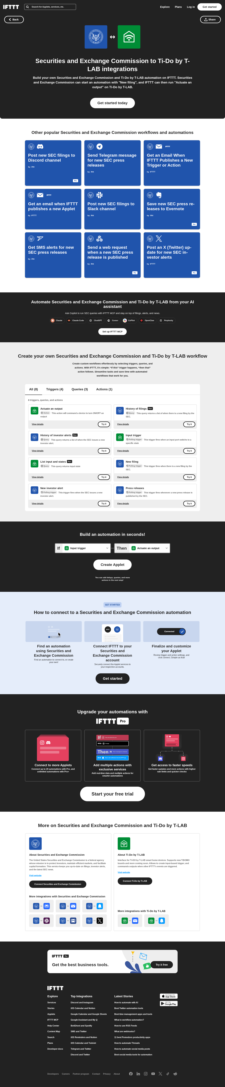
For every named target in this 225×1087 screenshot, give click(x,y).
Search (50, 1037)
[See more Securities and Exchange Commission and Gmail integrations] (68, 920)
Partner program (81, 1074)
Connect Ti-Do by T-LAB (135, 881)
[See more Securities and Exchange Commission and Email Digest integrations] (41, 906)
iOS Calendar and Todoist (83, 1043)
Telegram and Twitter (81, 1049)
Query (131, 413)
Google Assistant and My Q (84, 1020)
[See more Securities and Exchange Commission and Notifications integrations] (94, 906)
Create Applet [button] (112, 565)
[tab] (33, 389)
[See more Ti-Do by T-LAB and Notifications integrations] (156, 920)
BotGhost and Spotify (81, 1026)
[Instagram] (145, 1074)
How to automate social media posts (132, 1049)
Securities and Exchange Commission (92, 60)
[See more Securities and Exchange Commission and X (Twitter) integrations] (94, 920)
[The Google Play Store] (169, 1004)
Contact (96, 1074)
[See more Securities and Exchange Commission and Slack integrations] (41, 920)
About (117, 1074)
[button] (113, 678)
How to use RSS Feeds (125, 1026)
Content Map (53, 1031)
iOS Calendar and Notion (83, 1008)
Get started (210, 6)
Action (46, 413)
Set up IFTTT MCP (112, 331)
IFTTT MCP (52, 1020)
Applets (51, 1014)
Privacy (107, 1074)
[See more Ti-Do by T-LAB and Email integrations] (130, 920)
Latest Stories (123, 996)
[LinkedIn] (138, 1074)
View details (37, 424)
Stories (50, 1008)
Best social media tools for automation (133, 1055)
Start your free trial (112, 794)
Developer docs (55, 1049)
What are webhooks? (124, 1031)
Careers (66, 1074)
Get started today (112, 103)
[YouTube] (153, 1074)
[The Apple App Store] (169, 996)
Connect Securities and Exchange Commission (57, 884)
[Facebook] (131, 1074)
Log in (191, 7)
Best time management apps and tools (133, 1014)
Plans (178, 7)
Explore (165, 7)
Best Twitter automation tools (128, 1008)
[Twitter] (160, 1074)
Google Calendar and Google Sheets (89, 1014)
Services (51, 1002)
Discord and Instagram (82, 1002)
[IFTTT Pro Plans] (150, 409)
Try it (103, 424)
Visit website (35, 875)
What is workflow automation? (129, 1020)
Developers (53, 1074)
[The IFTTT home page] (11, 7)
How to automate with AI (126, 1002)
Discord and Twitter (80, 1055)
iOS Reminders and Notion (84, 1037)
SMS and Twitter (79, 1031)
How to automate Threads (127, 1043)
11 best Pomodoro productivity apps (132, 1037)
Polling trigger (135, 439)
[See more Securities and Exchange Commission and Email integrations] (68, 906)
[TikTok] (167, 1074)
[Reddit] (175, 1074)
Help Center (53, 1026)
